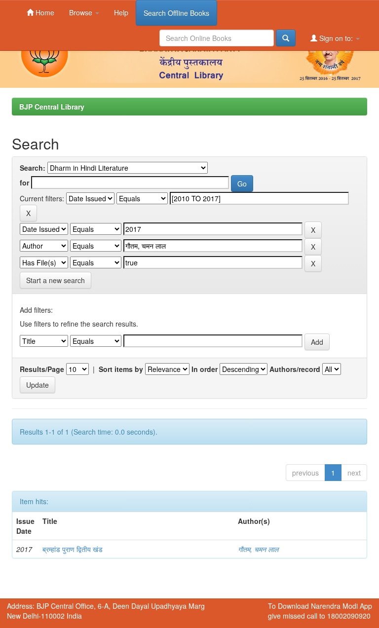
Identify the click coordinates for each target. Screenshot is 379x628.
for (24, 182)
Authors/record (294, 369)
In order (204, 369)
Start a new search (55, 280)
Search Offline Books (176, 13)
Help (121, 12)
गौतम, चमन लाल (258, 549)
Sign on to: (336, 38)
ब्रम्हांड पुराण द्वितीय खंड (72, 549)
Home (44, 12)
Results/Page (42, 369)
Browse (81, 12)
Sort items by (121, 369)
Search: (32, 168)
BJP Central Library (51, 106)
